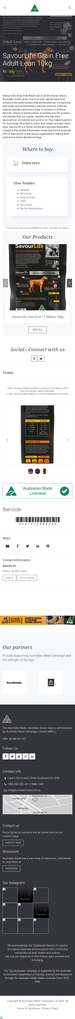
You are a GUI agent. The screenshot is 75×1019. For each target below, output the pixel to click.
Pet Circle (26, 204)
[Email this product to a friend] (7, 546)
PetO (23, 201)
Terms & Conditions (28, 1008)
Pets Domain (27, 197)
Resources (11, 868)
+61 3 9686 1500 (33, 784)
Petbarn (24, 190)
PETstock (25, 193)
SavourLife (15, 71)
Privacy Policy (50, 1008)
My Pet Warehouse (31, 208)
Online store (31, 163)
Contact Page (13, 842)
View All (37, 329)
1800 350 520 (15, 784)
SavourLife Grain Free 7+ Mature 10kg (37, 317)
